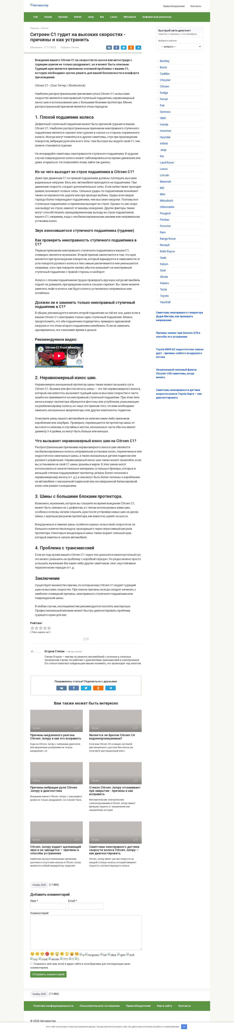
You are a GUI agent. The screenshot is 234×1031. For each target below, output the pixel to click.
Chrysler (165, 80)
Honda (48, 16)
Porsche (165, 226)
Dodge (164, 92)
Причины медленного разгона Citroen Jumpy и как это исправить (55, 736)
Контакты (195, 6)
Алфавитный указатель (157, 16)
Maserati (165, 181)
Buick (163, 67)
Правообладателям (174, 6)
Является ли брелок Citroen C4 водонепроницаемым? (112, 736)
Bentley (165, 61)
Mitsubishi (130, 16)
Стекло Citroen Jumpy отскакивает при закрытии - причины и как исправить (115, 791)
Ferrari (164, 99)
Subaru (164, 283)
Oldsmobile (167, 207)
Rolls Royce (167, 251)
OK (184, 1026)
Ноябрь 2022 (39, 885)
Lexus (113, 16)
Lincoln (164, 175)
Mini (162, 194)
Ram (163, 232)
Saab (163, 257)
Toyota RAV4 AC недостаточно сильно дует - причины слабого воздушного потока (180, 353)
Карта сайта (164, 1005)
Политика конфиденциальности (53, 1005)
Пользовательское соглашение (100, 1005)
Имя (34, 901)
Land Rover (167, 162)
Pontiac (165, 219)
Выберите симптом (167, 40)
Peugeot (165, 213)
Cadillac (165, 73)
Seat (163, 270)
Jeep (91, 16)
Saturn (164, 264)
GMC (163, 118)
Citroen (75, 47)
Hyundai (63, 16)
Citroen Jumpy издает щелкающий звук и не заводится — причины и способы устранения (55, 850)
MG (162, 188)
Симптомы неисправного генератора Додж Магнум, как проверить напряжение (179, 316)
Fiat (35, 16)
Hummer (165, 130)
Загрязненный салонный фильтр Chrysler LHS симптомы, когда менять (176, 373)
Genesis (165, 111)
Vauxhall (165, 302)
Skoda (164, 276)
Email (72, 901)
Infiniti (77, 16)
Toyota (164, 295)
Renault (165, 245)
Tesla (163, 289)
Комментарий (39, 913)
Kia (102, 16)
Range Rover (168, 238)
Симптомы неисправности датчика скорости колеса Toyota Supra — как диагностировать (179, 394)
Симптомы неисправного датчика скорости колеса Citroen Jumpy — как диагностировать (114, 850)
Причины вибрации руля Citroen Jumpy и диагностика (53, 789)
